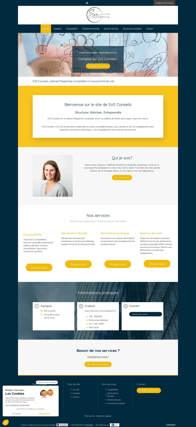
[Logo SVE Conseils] (98, 21)
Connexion (170, 424)
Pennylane (89, 425)
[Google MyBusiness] (87, 3)
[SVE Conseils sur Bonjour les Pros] (114, 424)
